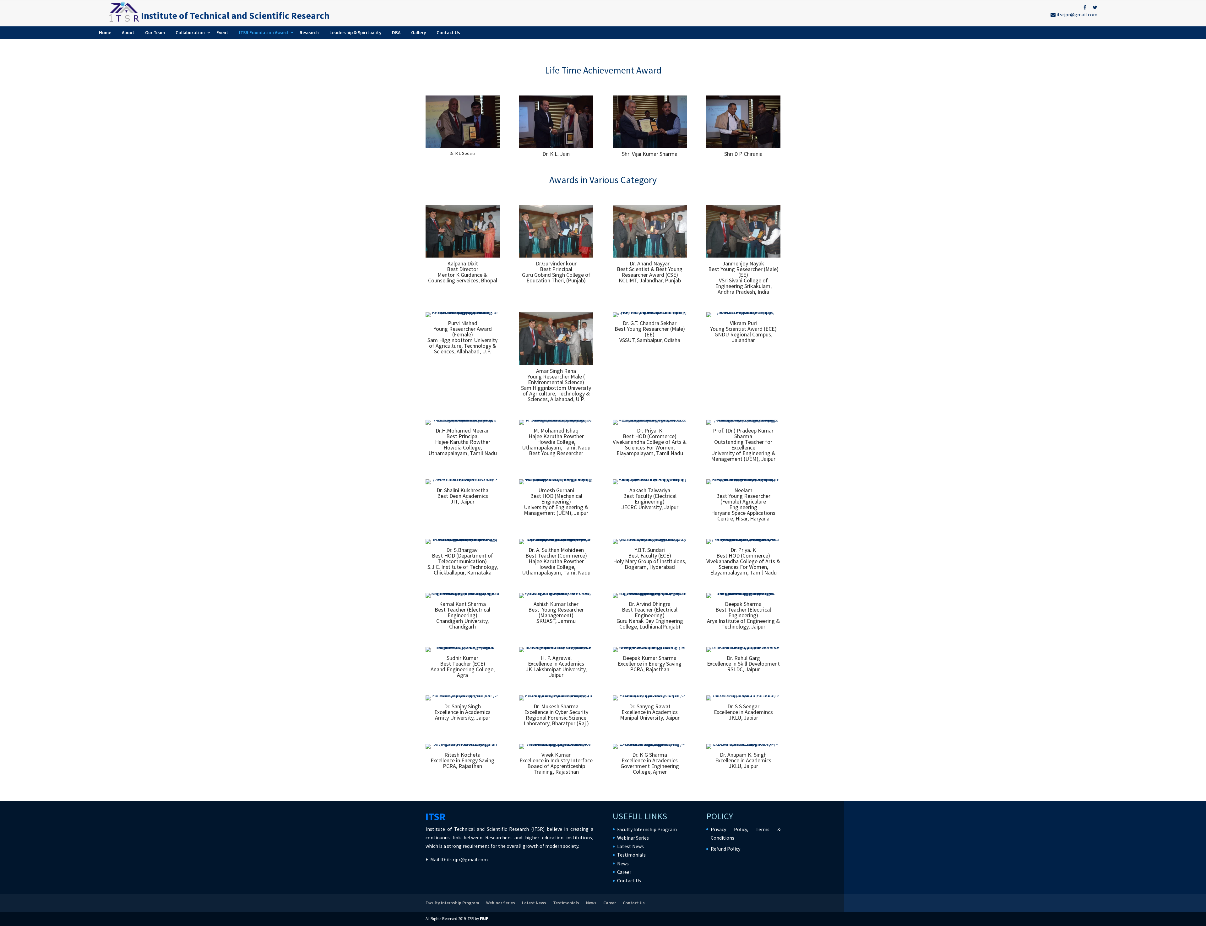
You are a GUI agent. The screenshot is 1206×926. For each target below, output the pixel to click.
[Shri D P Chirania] (743, 146)
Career (624, 872)
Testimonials (631, 855)
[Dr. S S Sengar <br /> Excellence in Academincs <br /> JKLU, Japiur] (743, 695)
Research (309, 32)
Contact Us (448, 32)
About (128, 32)
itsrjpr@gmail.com (1076, 14)
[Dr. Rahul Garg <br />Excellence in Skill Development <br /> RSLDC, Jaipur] (743, 647)
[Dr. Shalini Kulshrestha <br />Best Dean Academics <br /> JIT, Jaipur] (463, 479)
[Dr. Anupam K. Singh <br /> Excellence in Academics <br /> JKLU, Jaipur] (743, 744)
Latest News (630, 846)
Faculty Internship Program (647, 829)
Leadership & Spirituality (355, 32)
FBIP (484, 918)
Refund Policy (725, 849)
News (623, 863)
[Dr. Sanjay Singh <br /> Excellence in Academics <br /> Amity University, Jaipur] (463, 695)
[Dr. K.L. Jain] (556, 146)
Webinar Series (633, 838)
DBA (396, 32)
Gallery (418, 32)
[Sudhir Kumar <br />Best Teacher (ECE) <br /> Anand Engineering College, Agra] (463, 647)
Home (105, 32)
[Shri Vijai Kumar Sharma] (650, 146)
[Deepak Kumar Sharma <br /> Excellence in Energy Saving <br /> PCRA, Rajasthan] (650, 647)
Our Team (155, 32)
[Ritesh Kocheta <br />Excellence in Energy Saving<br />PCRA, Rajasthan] (463, 744)
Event (222, 32)
